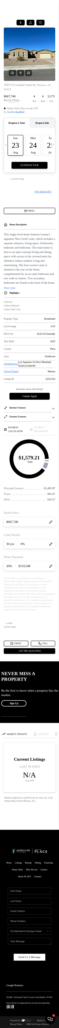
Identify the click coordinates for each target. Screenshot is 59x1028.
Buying (28, 863)
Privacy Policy (16, 1024)
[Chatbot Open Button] (50, 1019)
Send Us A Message (29, 957)
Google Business (14, 985)
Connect (37, 876)
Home (9, 863)
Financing (48, 863)
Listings (18, 863)
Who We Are (31, 869)
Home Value (17, 869)
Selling (38, 863)
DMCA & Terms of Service (38, 1024)
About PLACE (24, 876)
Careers (44, 869)
